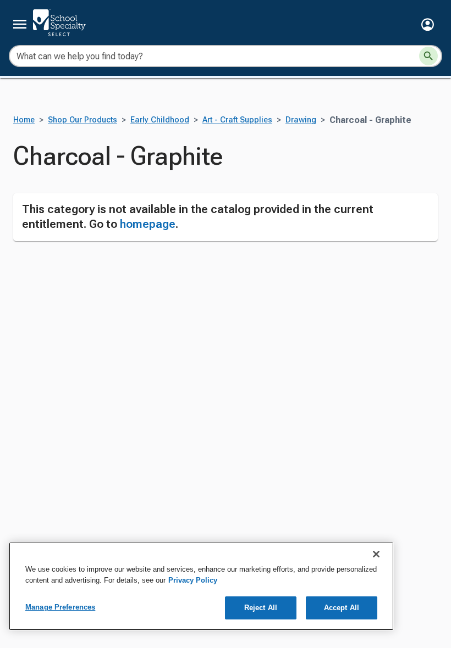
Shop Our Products (82, 120)
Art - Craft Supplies (237, 120)
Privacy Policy (192, 580)
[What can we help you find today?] (428, 56)
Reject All (260, 608)
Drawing (300, 120)
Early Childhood (159, 120)
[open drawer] (20, 24)
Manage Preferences (60, 607)
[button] (427, 24)
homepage (147, 224)
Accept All (341, 608)
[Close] (376, 554)
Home (24, 120)
